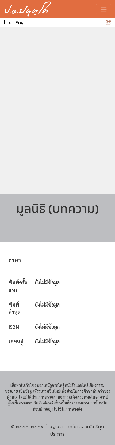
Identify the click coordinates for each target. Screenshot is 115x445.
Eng (19, 22)
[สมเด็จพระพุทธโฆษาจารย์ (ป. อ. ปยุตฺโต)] (28, 9)
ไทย (8, 22)
